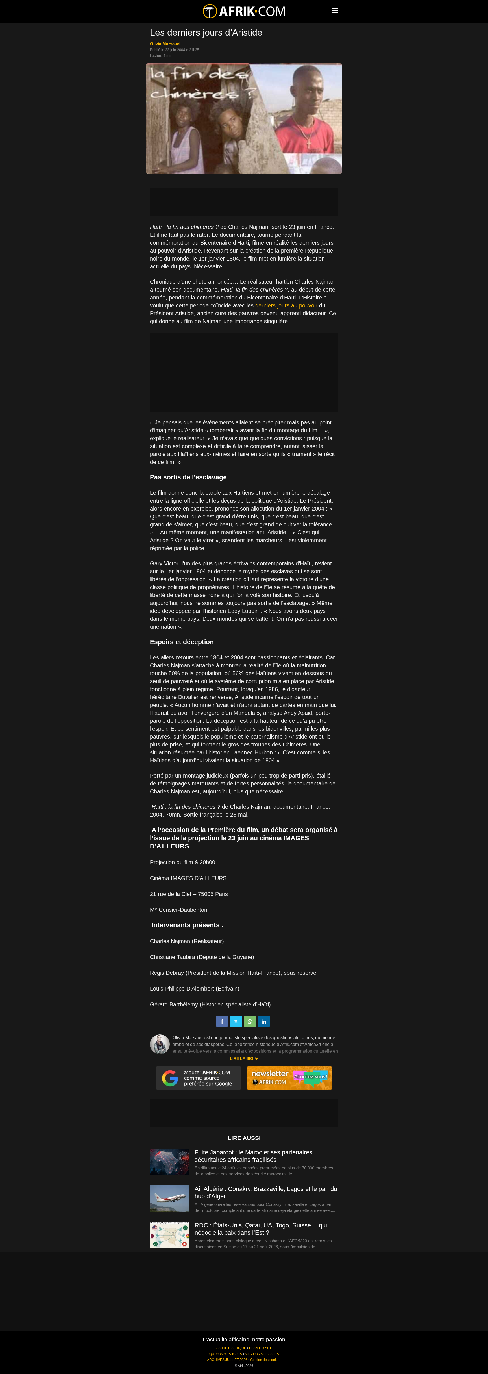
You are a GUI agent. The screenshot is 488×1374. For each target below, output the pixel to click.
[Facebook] (222, 1021)
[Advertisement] (244, 202)
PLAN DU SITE (260, 1348)
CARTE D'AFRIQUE (231, 1348)
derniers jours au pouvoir (286, 305)
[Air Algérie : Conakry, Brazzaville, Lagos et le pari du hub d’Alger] (169, 1198)
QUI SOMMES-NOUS (225, 1354)
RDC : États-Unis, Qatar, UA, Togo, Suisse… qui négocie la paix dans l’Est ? (261, 1229)
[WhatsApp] (250, 1021)
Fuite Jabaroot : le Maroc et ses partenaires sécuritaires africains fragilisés (253, 1156)
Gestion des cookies (265, 1360)
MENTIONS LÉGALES (262, 1354)
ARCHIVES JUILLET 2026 (227, 1360)
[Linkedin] (264, 1021)
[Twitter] (236, 1021)
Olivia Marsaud (165, 43)
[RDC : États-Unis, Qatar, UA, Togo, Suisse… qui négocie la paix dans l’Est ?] (169, 1235)
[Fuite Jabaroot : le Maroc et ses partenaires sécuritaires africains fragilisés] (169, 1162)
